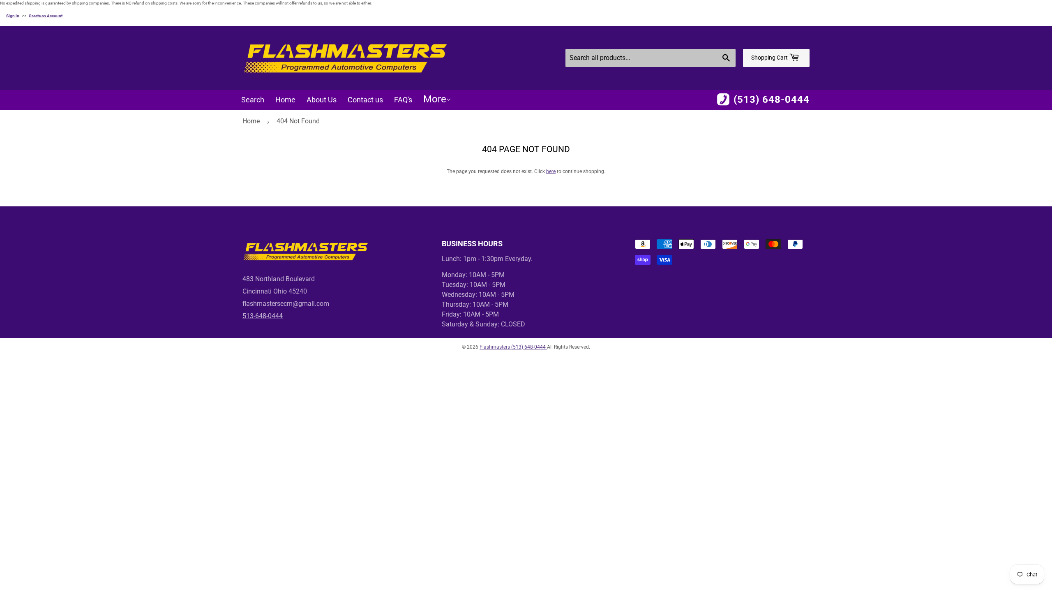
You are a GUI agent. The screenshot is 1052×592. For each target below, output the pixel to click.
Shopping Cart (770, 57)
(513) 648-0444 (772, 99)
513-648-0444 (262, 316)
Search (252, 99)
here (551, 171)
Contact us (365, 99)
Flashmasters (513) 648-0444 (513, 347)
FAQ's (403, 99)
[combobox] (650, 58)
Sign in (12, 16)
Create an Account (45, 16)
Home (285, 99)
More (434, 99)
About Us (322, 99)
